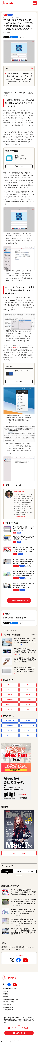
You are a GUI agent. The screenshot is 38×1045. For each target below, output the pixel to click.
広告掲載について (8, 1007)
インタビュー (10, 720)
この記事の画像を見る (19, 600)
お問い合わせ (7, 1004)
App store (19, 166)
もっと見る (32, 634)
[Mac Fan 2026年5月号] (19, 829)
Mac (5, 14)
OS (28, 709)
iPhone (10, 690)
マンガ (10, 730)
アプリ (28, 704)
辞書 (25, 618)
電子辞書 (18, 618)
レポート (10, 14)
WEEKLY (19, 871)
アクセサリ (10, 709)
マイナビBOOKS (8, 1010)
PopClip (16, 347)
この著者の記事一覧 (19, 516)
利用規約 (5, 996)
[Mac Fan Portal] (7, 3)
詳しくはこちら (19, 853)
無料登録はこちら (19, 1033)
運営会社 (5, 994)
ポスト (7, 37)
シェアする (15, 37)
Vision (28, 694)
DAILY (7, 871)
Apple (10, 685)
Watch (10, 694)
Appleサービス (10, 704)
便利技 (28, 720)
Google (19, 381)
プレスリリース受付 (9, 1002)
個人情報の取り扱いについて (11, 999)
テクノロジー (28, 730)
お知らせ (5, 991)
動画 (28, 735)
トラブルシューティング (28, 725)
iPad (28, 690)
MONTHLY (31, 871)
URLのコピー (24, 37)
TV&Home (28, 699)
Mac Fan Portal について (10, 988)
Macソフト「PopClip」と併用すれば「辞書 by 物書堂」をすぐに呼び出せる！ (18, 81)
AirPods (10, 699)
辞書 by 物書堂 (9, 618)
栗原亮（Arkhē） (11, 32)
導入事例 (10, 725)
